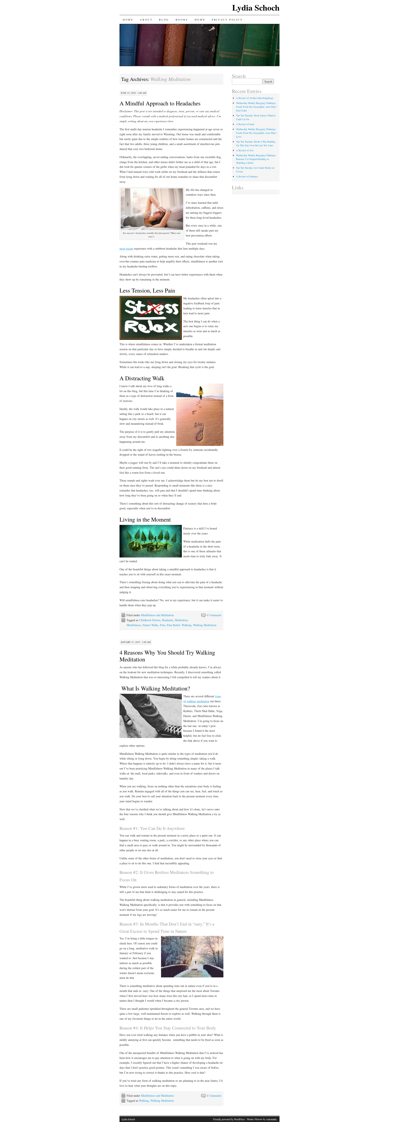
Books (182, 19)
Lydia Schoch (256, 7)
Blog (164, 19)
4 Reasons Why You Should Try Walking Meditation (167, 655)
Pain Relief (173, 625)
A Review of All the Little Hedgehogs (254, 98)
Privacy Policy (227, 19)
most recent (126, 248)
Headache (167, 620)
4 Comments (214, 1096)
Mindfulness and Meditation (157, 615)
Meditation (181, 620)
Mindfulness (134, 625)
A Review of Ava (244, 150)
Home (128, 19)
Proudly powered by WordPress (229, 1119)
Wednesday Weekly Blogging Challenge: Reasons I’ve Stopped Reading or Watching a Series (256, 159)
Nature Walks (150, 625)
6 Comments (214, 615)
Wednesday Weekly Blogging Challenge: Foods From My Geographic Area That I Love (256, 132)
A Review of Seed (245, 124)
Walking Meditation (204, 625)
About (146, 19)
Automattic (271, 1119)
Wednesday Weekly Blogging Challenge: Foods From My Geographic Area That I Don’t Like (256, 106)
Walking (186, 625)
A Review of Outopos (247, 176)
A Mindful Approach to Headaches (160, 103)
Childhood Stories (149, 620)
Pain (162, 625)
